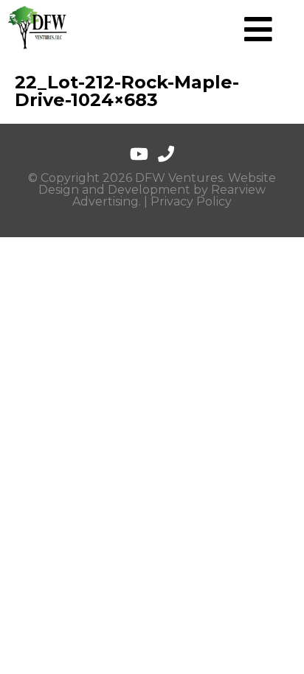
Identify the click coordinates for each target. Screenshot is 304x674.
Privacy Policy (191, 201)
